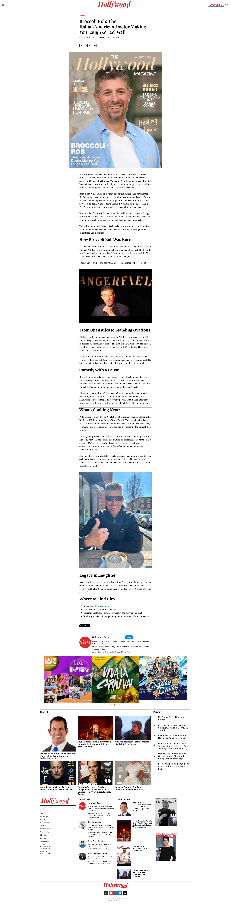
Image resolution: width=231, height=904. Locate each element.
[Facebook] (115, 893)
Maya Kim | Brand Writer (97, 853)
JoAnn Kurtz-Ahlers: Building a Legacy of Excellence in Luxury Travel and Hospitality (100, 834)
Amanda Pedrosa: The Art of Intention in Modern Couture (129, 788)
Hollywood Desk (89, 37)
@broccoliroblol (102, 605)
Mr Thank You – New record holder (100, 844)
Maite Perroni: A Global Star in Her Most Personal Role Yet (173, 736)
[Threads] (125, 893)
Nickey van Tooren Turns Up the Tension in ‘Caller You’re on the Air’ (100, 862)
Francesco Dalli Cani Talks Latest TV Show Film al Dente (100, 858)
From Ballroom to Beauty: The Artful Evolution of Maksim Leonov (173, 766)
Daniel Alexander (95, 822)
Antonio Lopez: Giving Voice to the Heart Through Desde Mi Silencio (56, 788)
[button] (226, 5)
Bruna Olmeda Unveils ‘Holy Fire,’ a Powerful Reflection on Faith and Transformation (120, 648)
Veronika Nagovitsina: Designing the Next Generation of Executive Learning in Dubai (101, 828)
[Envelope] (111, 893)
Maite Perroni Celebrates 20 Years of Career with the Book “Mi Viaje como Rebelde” (173, 746)
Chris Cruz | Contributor (97, 841)
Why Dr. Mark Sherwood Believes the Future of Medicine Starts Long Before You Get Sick (120, 642)
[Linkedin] (120, 893)
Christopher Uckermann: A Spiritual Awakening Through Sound (173, 728)
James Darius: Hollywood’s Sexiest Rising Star (111, 652)
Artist (82, 16)
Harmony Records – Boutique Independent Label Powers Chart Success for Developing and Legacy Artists (94, 790)
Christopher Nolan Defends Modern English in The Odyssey (132, 743)
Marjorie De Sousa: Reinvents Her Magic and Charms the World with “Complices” (173, 756)
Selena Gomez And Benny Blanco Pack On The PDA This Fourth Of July (100, 848)
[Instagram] (106, 893)
